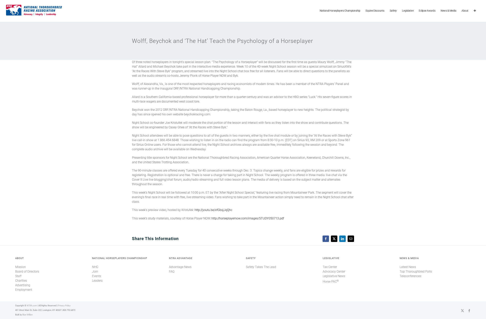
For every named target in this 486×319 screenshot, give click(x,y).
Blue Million (27, 314)
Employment (23, 289)
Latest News (408, 267)
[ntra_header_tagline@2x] (34, 5)
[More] (475, 11)
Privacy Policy (64, 305)
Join (95, 271)
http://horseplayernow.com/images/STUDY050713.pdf (247, 218)
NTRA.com (32, 305)
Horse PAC (331, 281)
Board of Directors (27, 271)
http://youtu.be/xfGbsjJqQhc (213, 210)
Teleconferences (410, 276)
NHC (95, 267)
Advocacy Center (334, 271)
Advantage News (180, 267)
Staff (18, 276)
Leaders (97, 280)
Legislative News (334, 276)
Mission (20, 267)
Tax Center (330, 267)
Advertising (22, 285)
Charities (21, 280)
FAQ (171, 271)
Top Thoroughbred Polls (416, 271)
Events (96, 276)
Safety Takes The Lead (261, 267)
